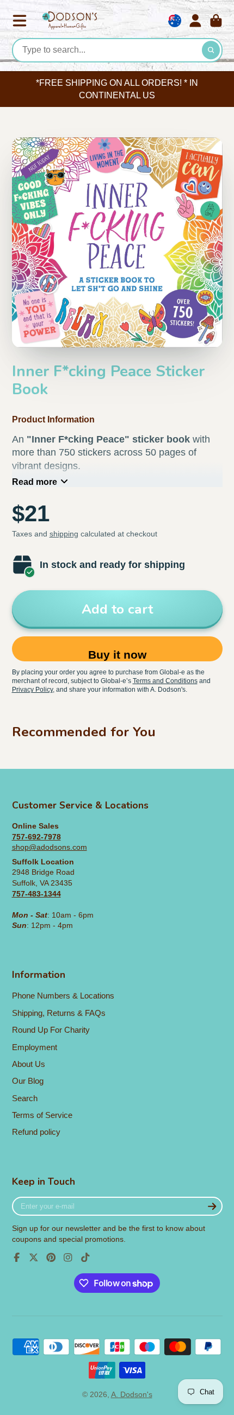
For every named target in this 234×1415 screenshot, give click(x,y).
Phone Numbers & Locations (63, 995)
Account (195, 20)
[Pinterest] (51, 1257)
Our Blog (28, 1080)
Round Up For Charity (51, 1029)
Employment (34, 1047)
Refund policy (36, 1131)
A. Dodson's (131, 1394)
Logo (69, 20)
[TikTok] (85, 1257)
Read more (34, 482)
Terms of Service (42, 1115)
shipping (64, 533)
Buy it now (117, 654)
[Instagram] (68, 1257)
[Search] (211, 50)
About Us (28, 1064)
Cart (216, 20)
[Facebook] (17, 1257)
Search (25, 1098)
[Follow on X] (34, 1257)
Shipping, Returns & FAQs (59, 1013)
